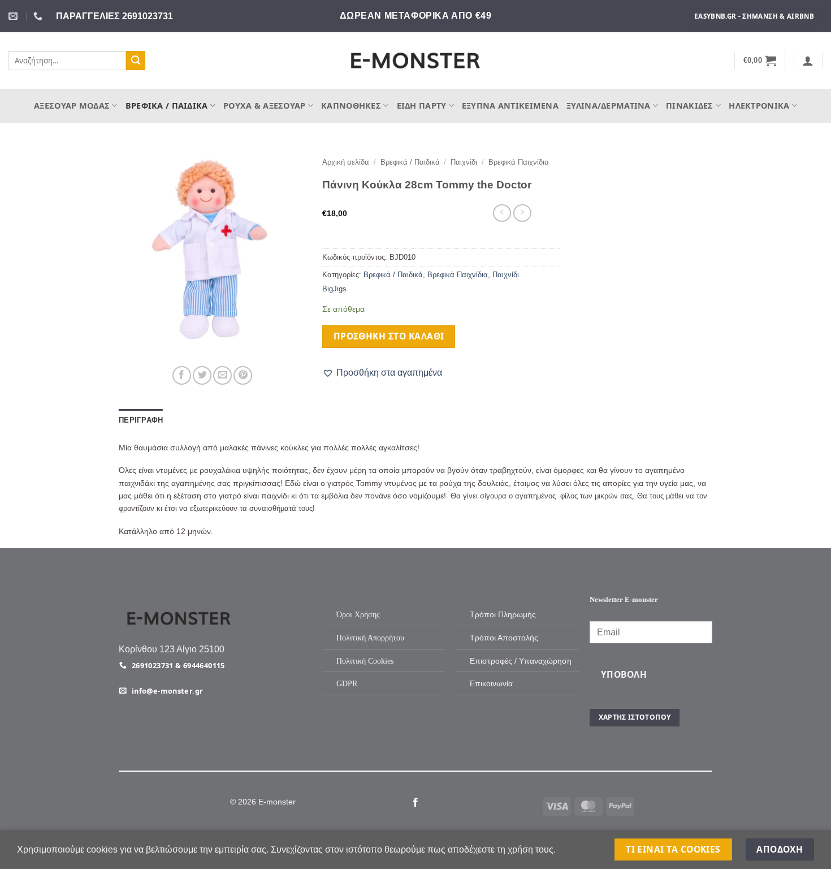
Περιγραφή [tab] (141, 420)
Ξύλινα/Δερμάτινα (608, 105)
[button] (760, 60)
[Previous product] (522, 213)
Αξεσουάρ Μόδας (72, 105)
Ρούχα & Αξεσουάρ (264, 105)
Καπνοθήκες (351, 105)
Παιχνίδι (464, 162)
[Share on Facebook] (181, 375)
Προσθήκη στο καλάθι (389, 336)
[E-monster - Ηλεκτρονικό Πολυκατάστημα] (415, 61)
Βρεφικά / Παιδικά (166, 105)
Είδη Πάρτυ (422, 105)
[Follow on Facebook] (415, 803)
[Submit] (135, 60)
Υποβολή (624, 674)
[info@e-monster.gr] (14, 16)
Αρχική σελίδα (345, 162)
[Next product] (501, 213)
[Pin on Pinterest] (242, 375)
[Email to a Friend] (222, 375)
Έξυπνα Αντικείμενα (510, 105)
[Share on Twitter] (202, 375)
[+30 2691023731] (39, 16)
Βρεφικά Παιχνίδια (518, 162)
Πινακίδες (689, 105)
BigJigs (334, 289)
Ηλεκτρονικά (759, 105)
